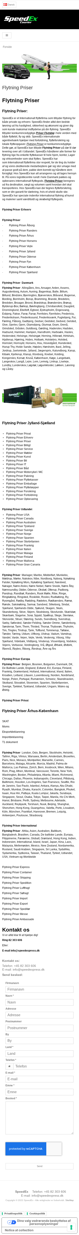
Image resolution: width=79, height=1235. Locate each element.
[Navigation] (6, 35)
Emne (9, 1085)
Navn (9, 995)
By (7, 1034)
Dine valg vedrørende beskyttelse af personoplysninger (44, 1222)
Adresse (10, 1008)
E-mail (10, 1072)
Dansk (11, 4)
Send (39, 1166)
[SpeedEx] (39, 19)
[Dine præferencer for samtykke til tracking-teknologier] (71, 1227)
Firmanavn (12, 983)
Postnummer (13, 1021)
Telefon (10, 1060)
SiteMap (69, 1200)
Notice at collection (19, 1230)
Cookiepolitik (37, 1213)
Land (9, 1047)
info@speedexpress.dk (29, 969)
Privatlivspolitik (13, 1213)
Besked (11, 1098)
